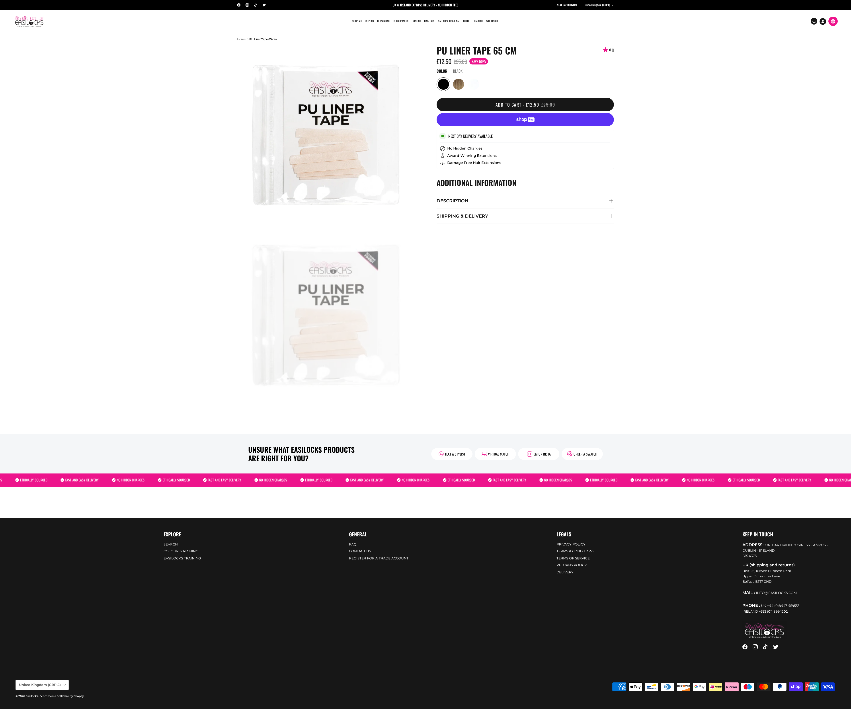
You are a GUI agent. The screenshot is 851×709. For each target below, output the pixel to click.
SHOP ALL (357, 21)
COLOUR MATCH (401, 21)
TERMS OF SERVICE (573, 558)
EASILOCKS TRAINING (182, 558)
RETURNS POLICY (571, 565)
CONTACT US (360, 551)
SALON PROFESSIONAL (449, 21)
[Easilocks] (29, 21)
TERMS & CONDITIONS (575, 551)
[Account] (823, 21)
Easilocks (32, 696)
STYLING (417, 21)
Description (452, 200)
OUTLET (466, 21)
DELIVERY (565, 572)
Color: (443, 71)
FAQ (353, 544)
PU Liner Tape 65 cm (263, 39)
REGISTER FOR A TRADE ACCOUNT (378, 558)
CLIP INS (369, 21)
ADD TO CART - (525, 104)
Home (241, 39)
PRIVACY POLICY (571, 544)
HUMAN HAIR (383, 21)
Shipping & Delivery (462, 216)
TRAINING (478, 21)
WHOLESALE (492, 21)
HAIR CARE (429, 21)
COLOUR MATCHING (181, 551)
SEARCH (171, 544)
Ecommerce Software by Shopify (61, 696)
